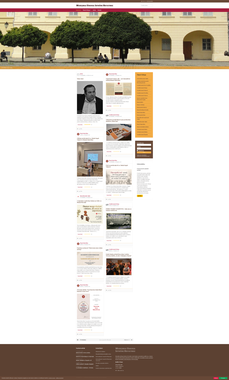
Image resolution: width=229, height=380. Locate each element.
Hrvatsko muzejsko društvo (102, 363)
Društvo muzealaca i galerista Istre (104, 368)
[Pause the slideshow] (225, 40)
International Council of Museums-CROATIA (104, 359)
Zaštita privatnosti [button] (59, 378)
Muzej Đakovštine (113, 73)
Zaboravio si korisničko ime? (143, 156)
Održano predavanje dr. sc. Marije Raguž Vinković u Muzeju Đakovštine (88, 139)
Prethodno (83, 339)
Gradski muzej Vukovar (142, 95)
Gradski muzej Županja (142, 134)
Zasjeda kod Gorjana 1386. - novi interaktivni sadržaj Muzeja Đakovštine (118, 79)
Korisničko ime (140, 143)
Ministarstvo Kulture (100, 351)
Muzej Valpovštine (141, 124)
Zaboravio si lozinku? (141, 155)
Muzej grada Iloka (141, 115)
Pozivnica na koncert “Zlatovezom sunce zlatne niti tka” (90, 248)
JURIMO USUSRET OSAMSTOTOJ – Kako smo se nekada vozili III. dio (118, 209)
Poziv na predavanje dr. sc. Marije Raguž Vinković (117, 166)
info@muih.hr (150, 1)
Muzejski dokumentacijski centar (103, 354)
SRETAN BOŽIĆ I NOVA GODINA (83, 352)
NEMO (97, 365)
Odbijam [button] (216, 378)
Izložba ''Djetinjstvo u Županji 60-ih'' (84, 360)
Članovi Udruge (86, 10)
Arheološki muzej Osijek (142, 78)
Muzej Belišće (140, 102)
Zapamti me (141, 150)
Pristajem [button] (223, 378)
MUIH (81, 73)
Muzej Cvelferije (140, 104)
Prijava (144, 152)
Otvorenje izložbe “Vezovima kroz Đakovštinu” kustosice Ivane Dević (89, 290)
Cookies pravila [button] (52, 378)
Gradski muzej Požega (114, 114)
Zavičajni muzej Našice (142, 129)
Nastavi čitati (80, 124)
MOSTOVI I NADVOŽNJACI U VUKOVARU (85, 356)
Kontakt (99, 10)
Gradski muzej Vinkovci (142, 90)
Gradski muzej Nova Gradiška (144, 85)
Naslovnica (78, 10)
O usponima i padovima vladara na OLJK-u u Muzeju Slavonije (89, 201)
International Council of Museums (104, 356)
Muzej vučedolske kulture (143, 126)
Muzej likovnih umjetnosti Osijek (143, 118)
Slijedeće (126, 339)
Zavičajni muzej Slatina (142, 132)
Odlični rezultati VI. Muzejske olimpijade (85, 364)
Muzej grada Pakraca (142, 107)
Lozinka (139, 146)
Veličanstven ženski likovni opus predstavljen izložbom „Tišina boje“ (118, 120)
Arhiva (94, 10)
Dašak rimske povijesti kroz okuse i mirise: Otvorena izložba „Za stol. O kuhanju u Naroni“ (118, 255)
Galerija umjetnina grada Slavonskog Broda (142, 81)
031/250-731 (144, 1)
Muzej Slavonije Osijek (85, 196)
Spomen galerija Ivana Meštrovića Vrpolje (142, 98)
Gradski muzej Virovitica (142, 93)
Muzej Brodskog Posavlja (142, 110)
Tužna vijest (80, 79)
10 (110, 339)
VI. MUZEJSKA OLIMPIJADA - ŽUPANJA (84, 367)
